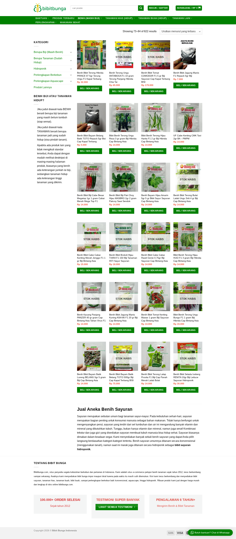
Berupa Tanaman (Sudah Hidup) (48, 60)
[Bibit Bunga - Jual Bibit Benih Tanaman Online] (50, 8)
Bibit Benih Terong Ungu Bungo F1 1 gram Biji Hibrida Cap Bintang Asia (186, 317)
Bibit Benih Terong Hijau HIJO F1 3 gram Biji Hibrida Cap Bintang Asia (187, 258)
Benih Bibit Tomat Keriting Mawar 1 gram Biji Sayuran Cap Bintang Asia (155, 317)
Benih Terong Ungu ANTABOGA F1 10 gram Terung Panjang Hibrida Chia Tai (121, 77)
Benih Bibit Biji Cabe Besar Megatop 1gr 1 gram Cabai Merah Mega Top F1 (91, 198)
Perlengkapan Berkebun (47, 75)
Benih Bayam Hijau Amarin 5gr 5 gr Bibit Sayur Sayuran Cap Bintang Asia (155, 198)
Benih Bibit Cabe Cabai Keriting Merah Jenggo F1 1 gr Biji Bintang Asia (91, 258)
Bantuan (41, 18)
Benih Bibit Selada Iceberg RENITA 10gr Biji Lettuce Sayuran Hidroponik (186, 377)
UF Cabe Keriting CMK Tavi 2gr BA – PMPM (187, 137)
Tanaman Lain (181, 18)
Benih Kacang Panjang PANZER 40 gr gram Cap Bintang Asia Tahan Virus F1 (91, 317)
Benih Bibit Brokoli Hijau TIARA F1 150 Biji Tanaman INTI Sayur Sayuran (123, 258)
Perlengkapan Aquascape (48, 81)
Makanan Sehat (70, 22)
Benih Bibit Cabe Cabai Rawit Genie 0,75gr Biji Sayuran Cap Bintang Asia (154, 258)
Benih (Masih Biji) (89, 18)
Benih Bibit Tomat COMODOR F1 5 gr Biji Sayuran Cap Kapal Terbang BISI (155, 77)
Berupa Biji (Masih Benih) (48, 52)
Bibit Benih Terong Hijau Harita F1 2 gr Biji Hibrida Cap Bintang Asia (154, 138)
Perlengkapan (44, 22)
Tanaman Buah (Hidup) (152, 18)
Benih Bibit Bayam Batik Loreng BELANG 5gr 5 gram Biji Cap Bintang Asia (91, 377)
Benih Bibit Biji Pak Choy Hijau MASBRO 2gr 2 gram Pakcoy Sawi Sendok (122, 198)
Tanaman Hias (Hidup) (119, 18)
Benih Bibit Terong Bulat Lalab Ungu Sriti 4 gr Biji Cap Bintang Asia (185, 198)
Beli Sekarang (89, 88)
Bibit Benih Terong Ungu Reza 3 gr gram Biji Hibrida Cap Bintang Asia (122, 138)
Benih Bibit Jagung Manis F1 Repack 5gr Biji (186, 74)
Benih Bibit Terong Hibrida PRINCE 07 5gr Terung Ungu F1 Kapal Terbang (90, 75)
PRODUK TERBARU (63, 18)
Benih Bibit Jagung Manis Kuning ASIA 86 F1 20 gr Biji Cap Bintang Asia (123, 317)
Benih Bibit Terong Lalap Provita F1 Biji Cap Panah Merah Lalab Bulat (154, 377)
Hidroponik (40, 68)
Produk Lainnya (43, 87)
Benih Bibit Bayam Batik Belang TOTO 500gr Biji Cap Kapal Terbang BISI (121, 377)
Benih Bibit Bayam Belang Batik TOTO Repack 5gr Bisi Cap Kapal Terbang (91, 138)
